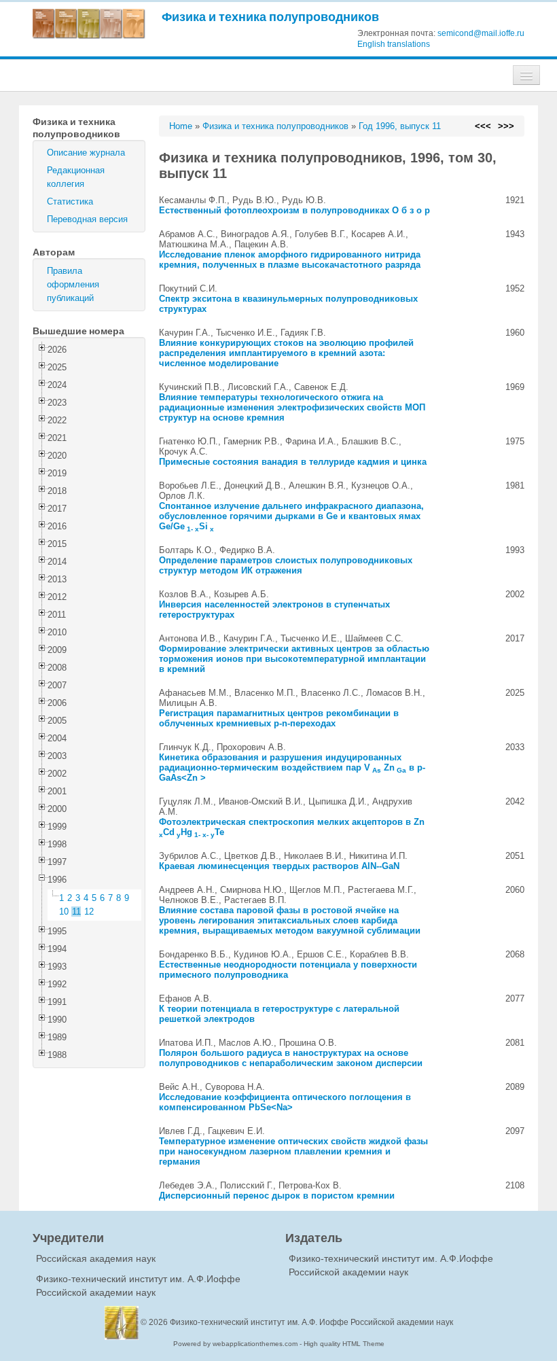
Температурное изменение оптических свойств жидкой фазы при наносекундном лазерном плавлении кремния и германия (293, 1151)
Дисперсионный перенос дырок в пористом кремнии (277, 1195)
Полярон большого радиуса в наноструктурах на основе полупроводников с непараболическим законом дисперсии (291, 1058)
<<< (483, 126)
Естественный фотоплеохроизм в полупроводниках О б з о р (294, 210)
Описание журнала (86, 152)
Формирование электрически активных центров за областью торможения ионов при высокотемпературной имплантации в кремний (294, 658)
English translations (393, 44)
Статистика (70, 201)
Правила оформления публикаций (73, 284)
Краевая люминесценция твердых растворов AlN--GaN (279, 866)
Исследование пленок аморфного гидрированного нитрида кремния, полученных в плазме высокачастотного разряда (289, 259)
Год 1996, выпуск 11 (400, 126)
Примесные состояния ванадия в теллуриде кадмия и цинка (293, 462)
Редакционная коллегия (76, 177)
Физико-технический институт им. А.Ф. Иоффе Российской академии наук (311, 1322)
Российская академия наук (96, 1258)
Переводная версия (87, 219)
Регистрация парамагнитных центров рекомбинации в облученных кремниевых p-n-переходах (279, 718)
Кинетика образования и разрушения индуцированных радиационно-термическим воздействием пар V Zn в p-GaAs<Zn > (292, 767)
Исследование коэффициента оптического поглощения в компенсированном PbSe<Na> (285, 1102)
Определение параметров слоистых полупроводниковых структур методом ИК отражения (285, 565)
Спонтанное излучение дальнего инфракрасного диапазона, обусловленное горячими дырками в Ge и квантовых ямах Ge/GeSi (291, 516)
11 (76, 911)
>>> (506, 126)
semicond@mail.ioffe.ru (480, 33)
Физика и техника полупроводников (270, 16)
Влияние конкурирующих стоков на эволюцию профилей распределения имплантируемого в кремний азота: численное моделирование (286, 353)
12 (89, 911)
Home (180, 126)
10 (64, 911)
